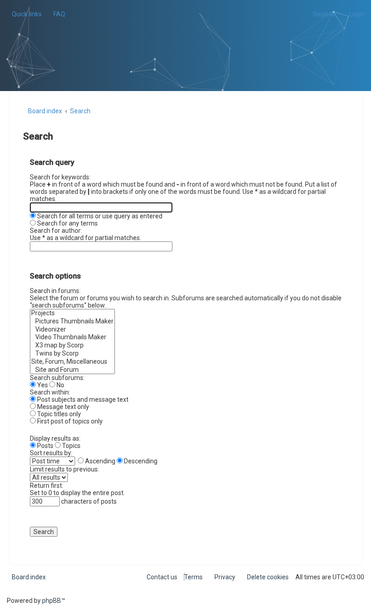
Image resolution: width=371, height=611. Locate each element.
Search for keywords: (60, 177)
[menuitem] (56, 14)
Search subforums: (57, 377)
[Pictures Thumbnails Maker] (72, 322)
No (59, 385)
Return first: (46, 485)
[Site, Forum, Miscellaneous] (72, 362)
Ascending (99, 461)
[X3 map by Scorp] (72, 346)
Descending (140, 461)
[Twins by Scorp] (72, 354)
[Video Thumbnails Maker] (72, 337)
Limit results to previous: (64, 469)
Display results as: (55, 438)
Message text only (62, 406)
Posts (44, 445)
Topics (71, 445)
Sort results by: (51, 453)
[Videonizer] (72, 330)
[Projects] (72, 313)
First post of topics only (69, 421)
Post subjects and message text (82, 399)
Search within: (50, 392)
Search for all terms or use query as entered (99, 216)
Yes (42, 385)
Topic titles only (58, 414)
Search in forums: (55, 290)
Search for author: (56, 230)
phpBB (51, 600)
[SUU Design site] (185, 34)
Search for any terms (67, 223)
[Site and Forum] (72, 370)
